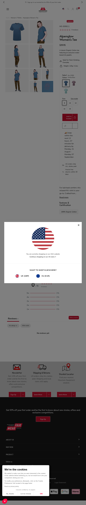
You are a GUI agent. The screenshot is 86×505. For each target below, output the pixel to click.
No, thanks (10, 494)
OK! (41, 494)
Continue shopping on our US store (42, 257)
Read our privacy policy (11, 486)
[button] (4, 501)
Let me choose (25, 494)
